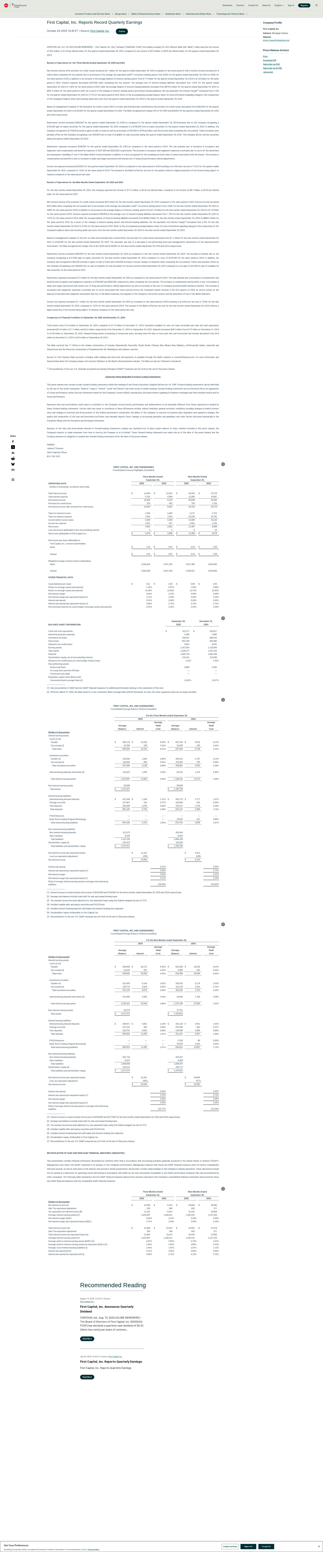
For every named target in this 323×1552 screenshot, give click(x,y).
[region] (161, 1546)
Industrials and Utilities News (198, 14)
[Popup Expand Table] (223, 464)
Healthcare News (173, 14)
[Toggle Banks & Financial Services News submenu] (163, 14)
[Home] (15, 5)
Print (265, 56)
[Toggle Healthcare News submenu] (183, 14)
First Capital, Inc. (100, 30)
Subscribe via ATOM (272, 68)
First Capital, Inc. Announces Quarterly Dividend (106, 1309)
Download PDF (269, 60)
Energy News (121, 14)
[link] (227, 5)
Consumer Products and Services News (92, 14)
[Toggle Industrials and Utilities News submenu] (213, 14)
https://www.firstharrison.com (276, 40)
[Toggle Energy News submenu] (129, 14)
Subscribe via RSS (271, 64)
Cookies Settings (230, 1546)
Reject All (248, 1546)
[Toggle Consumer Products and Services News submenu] (112, 14)
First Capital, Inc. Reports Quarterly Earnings (111, 1361)
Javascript (268, 72)
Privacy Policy (93, 1549)
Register (304, 5)
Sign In (291, 5)
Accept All (266, 1546)
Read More (87, 1339)
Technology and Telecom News (230, 14)
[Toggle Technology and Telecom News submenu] (247, 14)
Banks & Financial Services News (145, 14)
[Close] (319, 1546)
